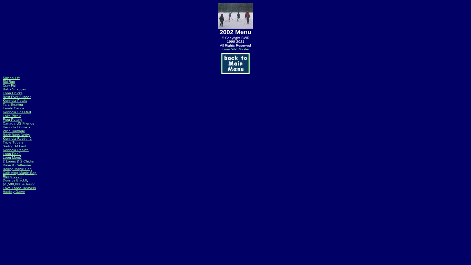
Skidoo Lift (11, 78)
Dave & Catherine (17, 165)
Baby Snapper (14, 89)
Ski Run (9, 82)
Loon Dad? (12, 154)
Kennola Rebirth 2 (17, 138)
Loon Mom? (12, 157)
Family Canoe (13, 108)
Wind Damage (14, 131)
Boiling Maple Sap (17, 169)
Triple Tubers (13, 142)
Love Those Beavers (19, 188)
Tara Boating (13, 104)
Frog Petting (12, 119)
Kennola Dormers (16, 127)
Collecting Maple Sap (20, 173)
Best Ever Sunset (17, 97)
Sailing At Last (14, 146)
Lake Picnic (12, 116)
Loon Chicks (12, 93)
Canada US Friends (18, 123)
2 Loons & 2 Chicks (18, 161)
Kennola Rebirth (16, 150)
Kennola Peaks (15, 100)
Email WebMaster (235, 49)
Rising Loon (12, 176)
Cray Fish (10, 85)
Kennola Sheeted (17, 112)
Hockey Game (14, 192)
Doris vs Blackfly (15, 180)
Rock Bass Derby (16, 135)
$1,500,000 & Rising (19, 184)
